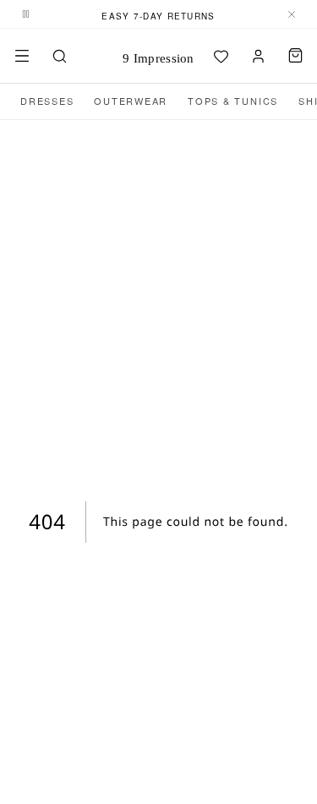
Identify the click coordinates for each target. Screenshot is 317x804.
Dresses (47, 100)
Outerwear (130, 100)
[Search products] (59, 55)
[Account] (257, 55)
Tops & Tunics (233, 100)
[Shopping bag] (295, 55)
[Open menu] (22, 55)
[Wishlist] (220, 55)
